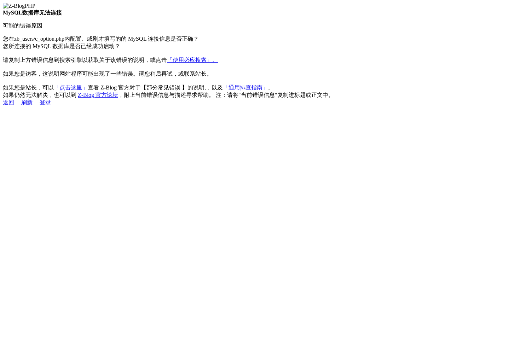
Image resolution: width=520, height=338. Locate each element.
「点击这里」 (71, 87)
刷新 (27, 102)
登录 (45, 102)
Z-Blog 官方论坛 (98, 95)
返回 (8, 102)
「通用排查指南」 (245, 87)
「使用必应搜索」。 (192, 60)
